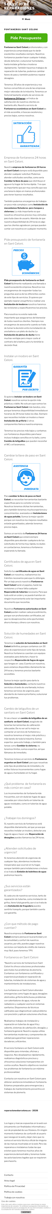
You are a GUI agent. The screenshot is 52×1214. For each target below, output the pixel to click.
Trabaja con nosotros (14, 1197)
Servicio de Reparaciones (19, 6)
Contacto (8, 1175)
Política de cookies (13, 1192)
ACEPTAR (26, 1212)
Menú (27, 19)
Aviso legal (9, 1180)
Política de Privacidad (14, 1186)
